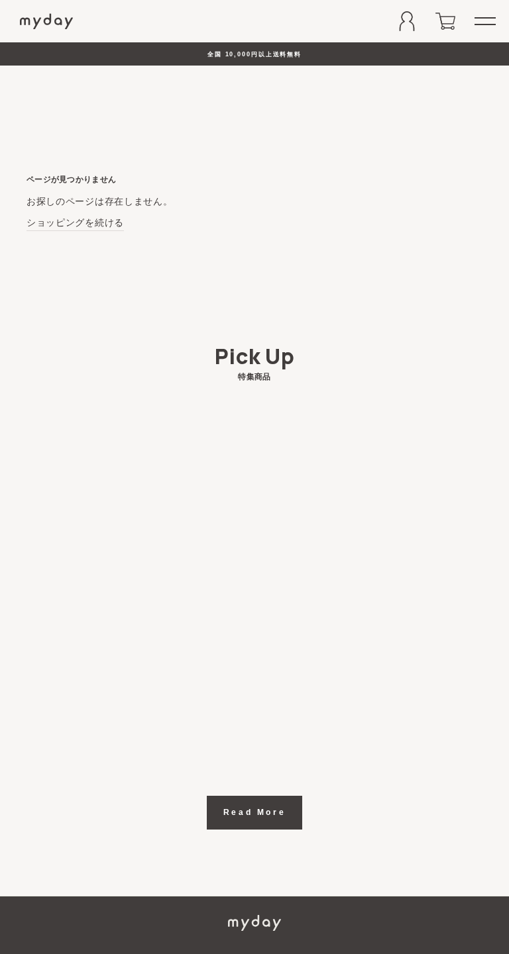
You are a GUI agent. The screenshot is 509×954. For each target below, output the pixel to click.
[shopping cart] (445, 21)
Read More (254, 812)
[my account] (407, 21)
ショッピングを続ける (75, 222)
